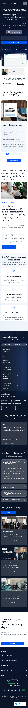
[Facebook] (8, 690)
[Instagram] (11, 690)
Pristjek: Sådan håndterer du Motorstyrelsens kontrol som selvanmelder (12, 536)
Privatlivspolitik (16, 699)
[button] (7, 154)
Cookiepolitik (11, 699)
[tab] (6, 50)
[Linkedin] (4, 690)
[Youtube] (15, 690)
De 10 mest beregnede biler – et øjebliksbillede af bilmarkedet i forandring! (13, 598)
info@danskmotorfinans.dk (12, 660)
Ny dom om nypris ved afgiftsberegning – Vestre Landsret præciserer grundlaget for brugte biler (13, 568)
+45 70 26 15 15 (10, 655)
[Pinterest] (19, 690)
